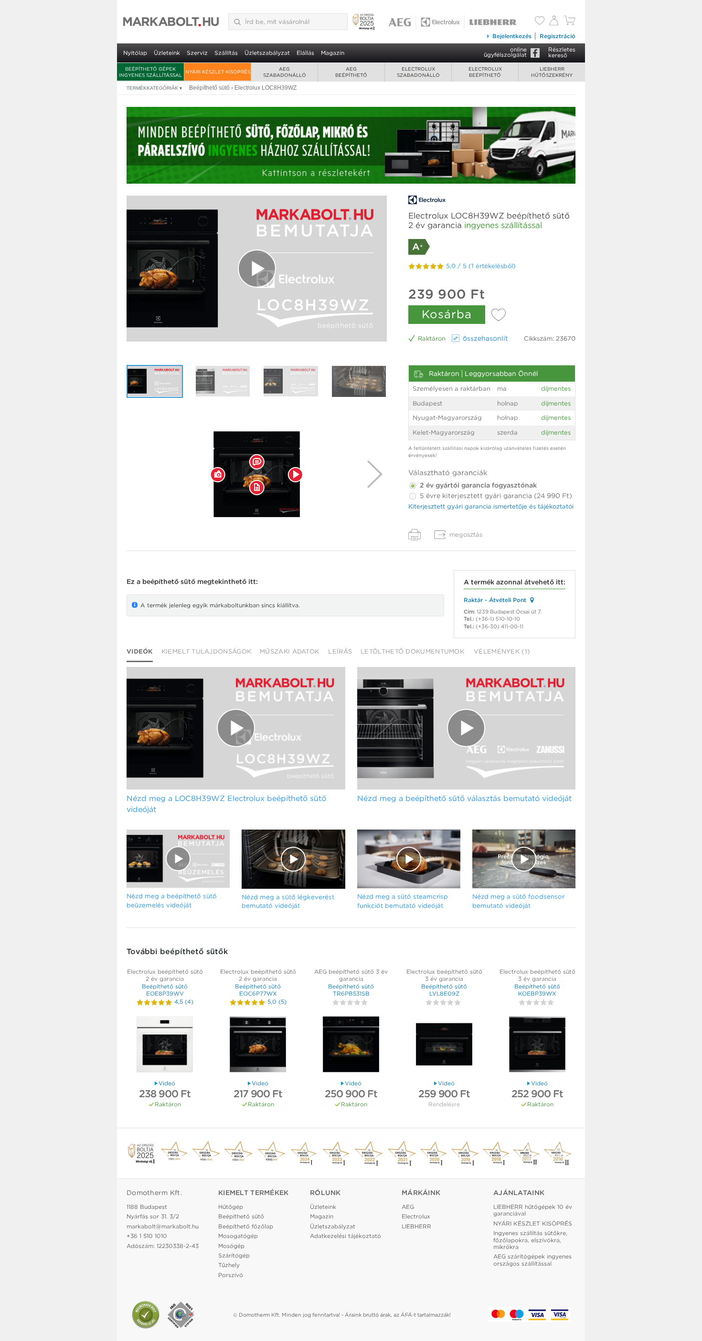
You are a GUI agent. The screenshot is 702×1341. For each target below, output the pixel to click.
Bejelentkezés (512, 36)
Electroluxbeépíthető (485, 72)
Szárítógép (234, 1255)
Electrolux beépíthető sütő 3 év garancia (444, 975)
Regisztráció (557, 36)
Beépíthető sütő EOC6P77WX (258, 990)
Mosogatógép (238, 1235)
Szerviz (197, 52)
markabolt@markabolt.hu (163, 1226)
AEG (408, 1206)
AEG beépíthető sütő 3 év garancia (351, 975)
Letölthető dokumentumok (412, 651)
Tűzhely (229, 1264)
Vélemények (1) (502, 651)
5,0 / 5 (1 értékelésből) (481, 266)
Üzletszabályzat (267, 52)
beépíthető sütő (168, 581)
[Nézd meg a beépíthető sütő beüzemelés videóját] (291, 381)
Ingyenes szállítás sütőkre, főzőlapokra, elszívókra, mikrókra (530, 1239)
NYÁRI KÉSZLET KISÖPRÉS (217, 71)
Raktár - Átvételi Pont (495, 599)
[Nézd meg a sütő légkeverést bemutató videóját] (359, 381)
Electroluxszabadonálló (418, 72)
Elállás (305, 52)
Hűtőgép (230, 1206)
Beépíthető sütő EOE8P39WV (165, 990)
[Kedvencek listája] (539, 21)
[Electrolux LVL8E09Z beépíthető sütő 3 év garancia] (444, 1045)
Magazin (332, 52)
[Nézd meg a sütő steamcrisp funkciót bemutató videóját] (408, 859)
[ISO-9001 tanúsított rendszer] (181, 1314)
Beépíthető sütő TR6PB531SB (351, 990)
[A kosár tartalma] (569, 22)
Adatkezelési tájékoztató (345, 1235)
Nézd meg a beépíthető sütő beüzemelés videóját (172, 900)
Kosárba (447, 314)
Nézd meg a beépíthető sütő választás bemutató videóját (464, 798)
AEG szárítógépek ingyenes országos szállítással (532, 1260)
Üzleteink (167, 52)
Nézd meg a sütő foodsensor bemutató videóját (518, 901)
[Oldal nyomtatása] (414, 535)
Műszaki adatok (289, 651)
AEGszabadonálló (284, 72)
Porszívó (230, 1275)
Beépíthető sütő (241, 1216)
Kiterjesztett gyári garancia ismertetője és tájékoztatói (491, 506)
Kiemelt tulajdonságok (206, 651)
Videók (140, 651)
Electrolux (416, 1216)
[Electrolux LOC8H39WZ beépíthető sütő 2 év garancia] (256, 474)
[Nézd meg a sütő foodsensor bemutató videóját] (523, 859)
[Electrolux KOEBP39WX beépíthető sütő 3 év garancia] (537, 1045)
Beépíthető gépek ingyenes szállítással (150, 72)
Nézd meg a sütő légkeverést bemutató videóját (288, 901)
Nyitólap (135, 52)
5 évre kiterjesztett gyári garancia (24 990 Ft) (495, 495)
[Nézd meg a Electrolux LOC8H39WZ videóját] (257, 269)
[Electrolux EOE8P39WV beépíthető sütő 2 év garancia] (165, 1045)
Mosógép (231, 1245)
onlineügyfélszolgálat (505, 52)
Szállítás (226, 52)
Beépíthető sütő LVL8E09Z (444, 990)
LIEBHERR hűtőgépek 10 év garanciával (532, 1210)
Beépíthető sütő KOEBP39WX (537, 990)
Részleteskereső (561, 52)
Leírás (340, 651)
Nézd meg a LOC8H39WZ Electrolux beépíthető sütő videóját (226, 804)
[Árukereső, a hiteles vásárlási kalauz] (145, 1314)
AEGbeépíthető (351, 72)
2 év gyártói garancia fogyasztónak (477, 485)
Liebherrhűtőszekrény (552, 72)
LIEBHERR (416, 1226)
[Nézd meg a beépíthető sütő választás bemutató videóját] (223, 381)
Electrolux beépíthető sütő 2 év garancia (165, 975)
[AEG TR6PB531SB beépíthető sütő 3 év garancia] (351, 1045)
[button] (218, 474)
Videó (167, 1083)
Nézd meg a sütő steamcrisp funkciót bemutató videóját (402, 901)
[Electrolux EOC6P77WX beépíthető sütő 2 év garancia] (258, 1045)
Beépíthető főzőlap (245, 1226)
